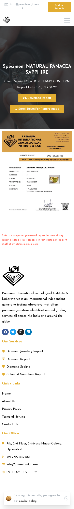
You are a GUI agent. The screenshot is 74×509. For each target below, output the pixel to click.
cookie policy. (28, 501)
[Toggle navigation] (67, 20)
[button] (37, 98)
